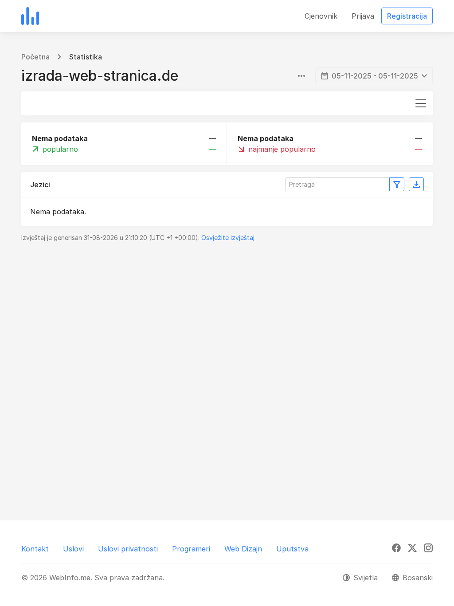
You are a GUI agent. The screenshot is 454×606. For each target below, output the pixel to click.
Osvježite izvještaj (227, 237)
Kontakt (35, 548)
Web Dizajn (243, 548)
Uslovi (73, 548)
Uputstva (292, 548)
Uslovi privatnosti (128, 548)
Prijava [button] (363, 16)
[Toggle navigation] (421, 103)
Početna (35, 56)
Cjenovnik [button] (321, 16)
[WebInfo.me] (30, 16)
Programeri (191, 548)
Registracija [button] (407, 16)
